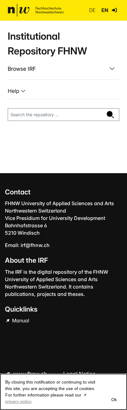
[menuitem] (63, 68)
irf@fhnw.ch (35, 245)
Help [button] (14, 91)
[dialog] (63, 392)
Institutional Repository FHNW (47, 43)
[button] (114, 10)
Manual (20, 320)
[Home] (36, 10)
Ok (114, 399)
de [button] (92, 10)
